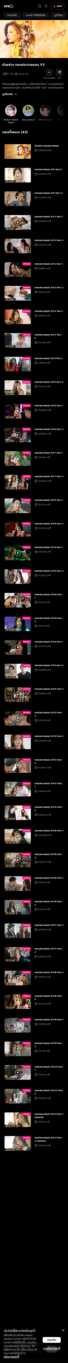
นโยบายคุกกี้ (11, 1357)
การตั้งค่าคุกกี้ (51, 1348)
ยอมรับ (51, 1340)
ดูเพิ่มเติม (7, 94)
